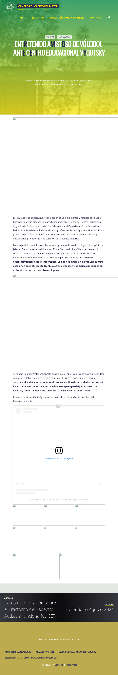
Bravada (58, 664)
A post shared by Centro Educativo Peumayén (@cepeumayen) (59, 499)
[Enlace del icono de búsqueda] (109, 17)
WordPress (71, 664)
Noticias (50, 37)
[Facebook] (62, 633)
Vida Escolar (64, 37)
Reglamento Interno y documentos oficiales (31, 657)
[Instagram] (55, 633)
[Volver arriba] (107, 663)
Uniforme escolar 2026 (18, 651)
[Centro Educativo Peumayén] (10, 6)
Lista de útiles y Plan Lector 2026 (77, 651)
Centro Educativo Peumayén (38, 6)
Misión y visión (45, 651)
